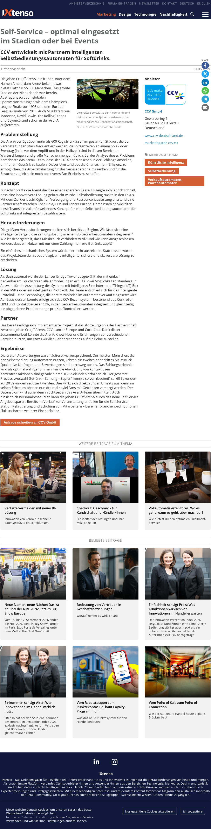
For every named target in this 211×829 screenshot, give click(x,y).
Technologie (145, 14)
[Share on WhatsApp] (205, 90)
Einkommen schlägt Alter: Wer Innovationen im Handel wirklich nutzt (30, 707)
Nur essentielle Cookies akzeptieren (150, 811)
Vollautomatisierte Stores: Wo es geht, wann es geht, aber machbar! (176, 510)
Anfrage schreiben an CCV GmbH (30, 422)
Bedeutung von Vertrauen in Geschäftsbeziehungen (99, 606)
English (204, 3)
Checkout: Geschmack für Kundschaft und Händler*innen (101, 510)
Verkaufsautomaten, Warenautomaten (165, 181)
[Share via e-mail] (205, 107)
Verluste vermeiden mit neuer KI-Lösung (30, 510)
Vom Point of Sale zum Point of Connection (173, 704)
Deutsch (187, 3)
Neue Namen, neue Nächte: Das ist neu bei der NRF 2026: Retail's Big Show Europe (32, 609)
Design (125, 14)
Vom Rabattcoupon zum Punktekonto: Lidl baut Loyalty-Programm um (101, 707)
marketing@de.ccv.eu (161, 143)
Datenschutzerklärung (36, 817)
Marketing (106, 14)
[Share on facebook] (205, 65)
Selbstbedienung (161, 171)
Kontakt (169, 3)
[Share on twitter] (205, 74)
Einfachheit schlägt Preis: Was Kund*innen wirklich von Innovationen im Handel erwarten (175, 609)
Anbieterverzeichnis (87, 3)
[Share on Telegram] (205, 99)
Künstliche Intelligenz (166, 162)
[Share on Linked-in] (205, 82)
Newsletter (149, 3)
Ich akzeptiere (193, 811)
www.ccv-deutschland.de (164, 135)
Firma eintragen (122, 3)
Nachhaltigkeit (173, 14)
